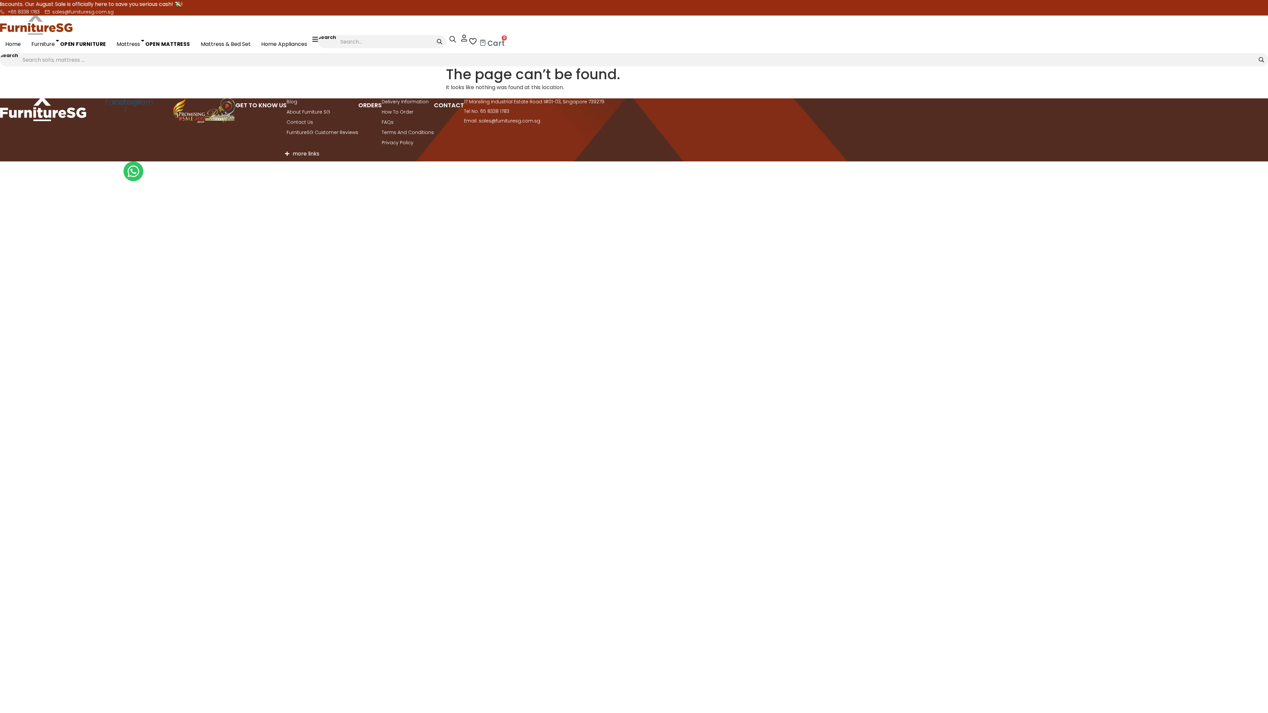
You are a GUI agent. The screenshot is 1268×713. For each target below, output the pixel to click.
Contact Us (300, 122)
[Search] (439, 41)
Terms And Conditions (408, 132)
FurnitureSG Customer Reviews (322, 132)
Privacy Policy (397, 142)
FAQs (388, 122)
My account (461, 38)
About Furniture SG (308, 112)
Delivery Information (405, 101)
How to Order (397, 112)
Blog (292, 101)
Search (327, 38)
